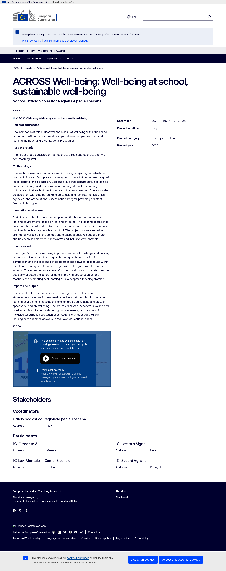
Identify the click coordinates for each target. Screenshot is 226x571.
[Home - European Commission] (37, 15)
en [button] (134, 16)
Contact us (94, 532)
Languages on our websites (61, 538)
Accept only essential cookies (181, 559)
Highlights (52, 58)
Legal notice (123, 538)
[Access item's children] (41, 58)
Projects (71, 58)
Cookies (85, 538)
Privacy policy (103, 538)
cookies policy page (78, 557)
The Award (31, 58)
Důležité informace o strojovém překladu (65, 40)
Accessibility (142, 538)
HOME (16, 68)
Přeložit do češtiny (31, 40)
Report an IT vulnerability (26, 538)
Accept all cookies (143, 559)
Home (16, 58)
